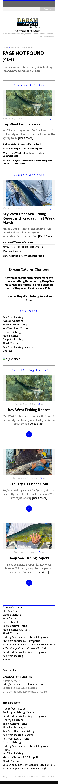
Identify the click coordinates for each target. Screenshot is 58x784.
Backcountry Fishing (15, 325)
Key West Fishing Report (23, 124)
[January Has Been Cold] (29, 473)
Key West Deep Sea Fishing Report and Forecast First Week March (29, 218)
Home (6, 660)
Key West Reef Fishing (16, 328)
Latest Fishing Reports (29, 370)
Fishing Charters (13, 321)
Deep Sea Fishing (13, 340)
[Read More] (25, 138)
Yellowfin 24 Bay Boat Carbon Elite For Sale (29, 645)
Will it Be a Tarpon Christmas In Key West (23, 148)
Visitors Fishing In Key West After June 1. (23, 256)
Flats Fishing (10, 336)
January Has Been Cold (29, 484)
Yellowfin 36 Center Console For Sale (25, 649)
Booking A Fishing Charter (19, 712)
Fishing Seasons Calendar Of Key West (26, 637)
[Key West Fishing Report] (29, 114)
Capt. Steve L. (11, 622)
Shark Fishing (11, 343)
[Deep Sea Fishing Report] (29, 547)
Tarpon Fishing (12, 332)
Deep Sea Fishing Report (29, 558)
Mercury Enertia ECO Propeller (21, 641)
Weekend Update (12, 251)
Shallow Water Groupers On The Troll (22, 144)
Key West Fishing (13, 317)
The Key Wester (12, 611)
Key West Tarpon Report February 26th (23, 247)
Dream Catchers (12, 607)
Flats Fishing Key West (16, 630)
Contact (7, 351)
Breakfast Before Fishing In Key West (25, 652)
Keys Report (10, 619)
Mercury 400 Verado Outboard (18, 242)
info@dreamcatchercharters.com (23, 684)
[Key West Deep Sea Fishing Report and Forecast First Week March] (29, 203)
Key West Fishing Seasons (18, 347)
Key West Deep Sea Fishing (19, 731)
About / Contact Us (14, 709)
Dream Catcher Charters (17, 677)
